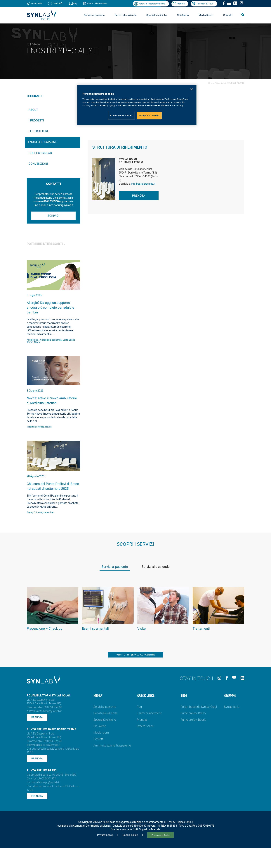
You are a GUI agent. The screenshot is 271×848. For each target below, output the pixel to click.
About (33, 109)
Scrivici (53, 215)
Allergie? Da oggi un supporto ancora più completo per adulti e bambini (50, 307)
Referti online (145, 726)
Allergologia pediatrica (51, 340)
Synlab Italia (36, 3)
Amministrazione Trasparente (112, 745)
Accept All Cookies (149, 115)
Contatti (227, 15)
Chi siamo (99, 726)
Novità (37, 342)
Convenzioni (38, 163)
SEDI (183, 695)
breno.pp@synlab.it (49, 782)
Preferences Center (161, 835)
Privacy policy (105, 835)
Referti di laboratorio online (151, 3)
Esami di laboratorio (97, 3)
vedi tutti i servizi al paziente (135, 654)
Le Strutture (39, 131)
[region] (137, 105)
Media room (101, 732)
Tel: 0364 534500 (204, 3)
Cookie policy (130, 835)
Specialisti (221, 83)
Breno (29, 512)
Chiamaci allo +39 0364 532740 (44, 741)
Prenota (181, 3)
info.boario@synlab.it (143, 183)
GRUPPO (230, 695)
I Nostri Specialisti (42, 142)
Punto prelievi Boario (193, 719)
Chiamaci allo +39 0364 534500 (44, 707)
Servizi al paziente (104, 706)
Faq (75, 3)
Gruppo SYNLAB (40, 153)
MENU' (98, 695)
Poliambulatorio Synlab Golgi (198, 706)
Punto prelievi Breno (193, 713)
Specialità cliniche (156, 15)
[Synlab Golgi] (41, 19)
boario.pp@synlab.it (49, 745)
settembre (48, 512)
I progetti (36, 120)
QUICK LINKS (146, 695)
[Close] (191, 89)
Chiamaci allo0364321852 (41, 778)
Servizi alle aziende (105, 713)
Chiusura (38, 512)
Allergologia (33, 340)
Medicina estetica (35, 426)
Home (211, 83)
